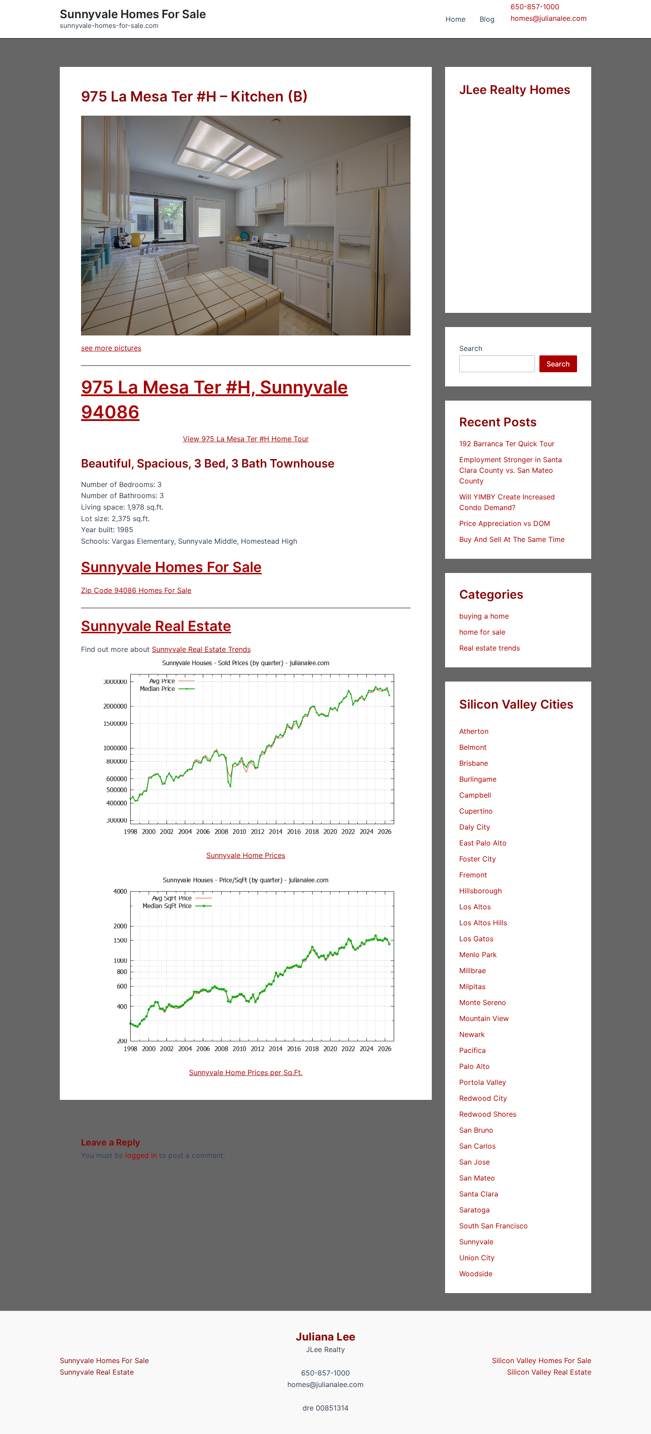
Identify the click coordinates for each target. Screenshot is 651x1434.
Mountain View (484, 1018)
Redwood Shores (487, 1114)
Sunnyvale (476, 1241)
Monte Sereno (482, 1002)
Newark (472, 1034)
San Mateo (477, 1177)
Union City (477, 1257)
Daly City (474, 826)
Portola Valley (482, 1082)
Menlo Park (478, 954)
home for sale (482, 631)
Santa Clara (478, 1193)
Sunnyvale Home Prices (245, 855)
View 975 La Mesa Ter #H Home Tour (246, 438)
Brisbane (473, 763)
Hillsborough (480, 890)
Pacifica (472, 1050)
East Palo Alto (483, 842)
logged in (141, 1155)
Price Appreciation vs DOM (504, 523)
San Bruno (476, 1130)
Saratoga (474, 1209)
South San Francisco (493, 1225)
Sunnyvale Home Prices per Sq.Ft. (245, 1072)
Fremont (473, 874)
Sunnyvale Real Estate (156, 626)
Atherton (473, 731)
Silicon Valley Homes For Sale (541, 1360)
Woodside (475, 1273)
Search (470, 348)
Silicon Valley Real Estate (549, 1372)
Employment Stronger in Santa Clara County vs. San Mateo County (510, 470)
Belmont (473, 747)
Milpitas (472, 986)
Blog (487, 19)
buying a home (484, 616)
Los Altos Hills (483, 922)
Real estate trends (489, 647)
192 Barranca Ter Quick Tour (506, 443)
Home (455, 19)
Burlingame (477, 779)
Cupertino (476, 811)
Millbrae (472, 970)
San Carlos (477, 1146)
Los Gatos (476, 938)
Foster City (477, 858)
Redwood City (483, 1098)
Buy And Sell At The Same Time (512, 539)
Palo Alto (474, 1066)
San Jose (474, 1161)
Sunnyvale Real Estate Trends (201, 649)
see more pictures (111, 347)
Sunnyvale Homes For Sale (133, 14)
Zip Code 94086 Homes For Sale (136, 590)
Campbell (475, 795)
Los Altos (475, 906)
